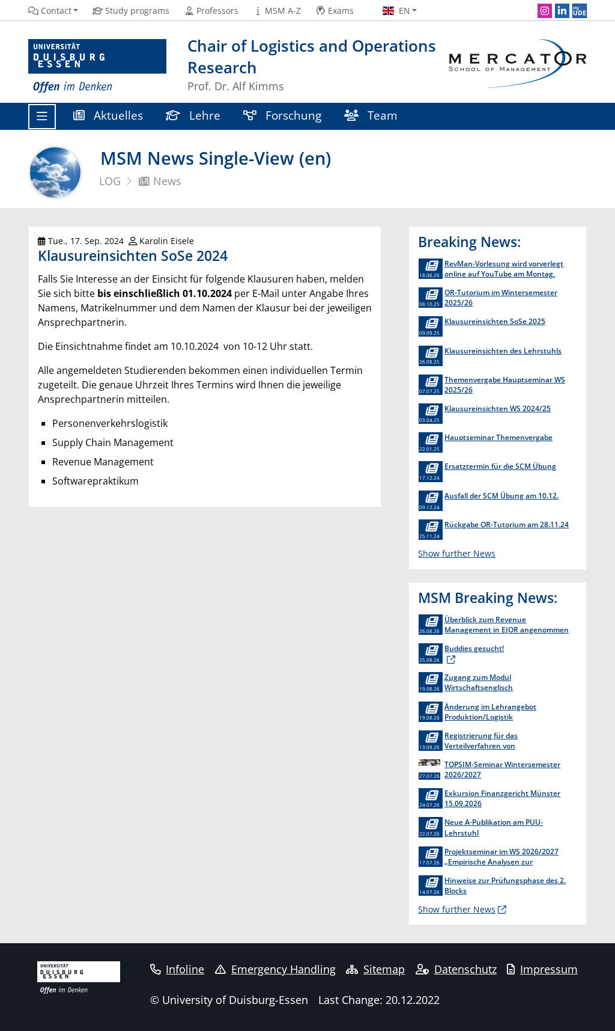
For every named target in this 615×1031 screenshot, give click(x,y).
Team (381, 115)
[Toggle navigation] (42, 116)
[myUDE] (579, 11)
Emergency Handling (283, 969)
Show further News (456, 553)
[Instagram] (545, 11)
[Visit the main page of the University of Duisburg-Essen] (97, 66)
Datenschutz (465, 969)
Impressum (549, 969)
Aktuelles (117, 115)
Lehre (203, 115)
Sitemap (384, 969)
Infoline (185, 969)
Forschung (291, 115)
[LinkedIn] (562, 11)
